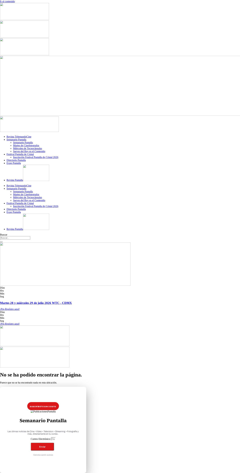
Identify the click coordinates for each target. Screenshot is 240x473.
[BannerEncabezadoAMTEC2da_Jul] (24, 19)
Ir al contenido (7, 1)
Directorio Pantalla (16, 160)
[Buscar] (1, 241)
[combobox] (15, 238)
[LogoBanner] (29, 131)
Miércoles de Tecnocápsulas (27, 148)
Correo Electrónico (41, 439)
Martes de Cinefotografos (26, 145)
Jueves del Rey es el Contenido (29, 151)
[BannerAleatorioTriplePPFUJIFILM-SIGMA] (34, 345)
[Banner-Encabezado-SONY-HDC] (24, 36)
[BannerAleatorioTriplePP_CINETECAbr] (34, 366)
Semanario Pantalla (16, 139)
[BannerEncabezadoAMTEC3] (24, 54)
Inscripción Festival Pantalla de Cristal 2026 (35, 157)
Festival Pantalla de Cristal (20, 154)
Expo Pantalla (14, 163)
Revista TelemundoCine (19, 136)
